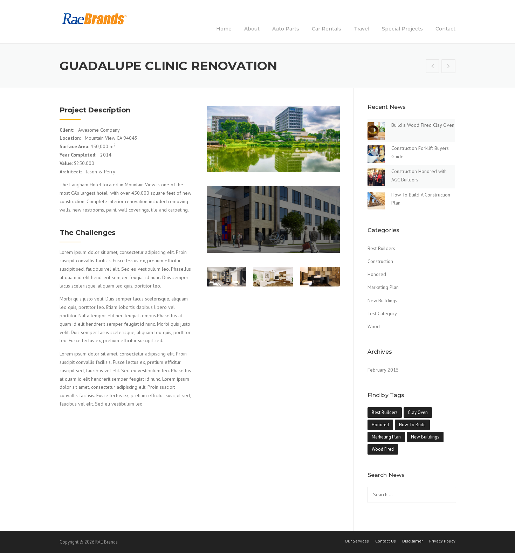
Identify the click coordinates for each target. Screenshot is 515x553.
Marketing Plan (383, 287)
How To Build (412, 425)
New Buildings (382, 300)
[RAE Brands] (95, 18)
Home (224, 29)
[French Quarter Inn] (433, 67)
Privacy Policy (442, 541)
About (252, 29)
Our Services (357, 541)
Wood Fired (383, 449)
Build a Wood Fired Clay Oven (422, 125)
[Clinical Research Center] (448, 67)
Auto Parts (285, 29)
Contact (445, 29)
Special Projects (402, 29)
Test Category (382, 313)
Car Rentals (326, 29)
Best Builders (381, 248)
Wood (374, 326)
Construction (380, 261)
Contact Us (385, 541)
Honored (377, 274)
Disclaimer (412, 541)
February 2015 (383, 370)
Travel (361, 29)
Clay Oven (418, 412)
